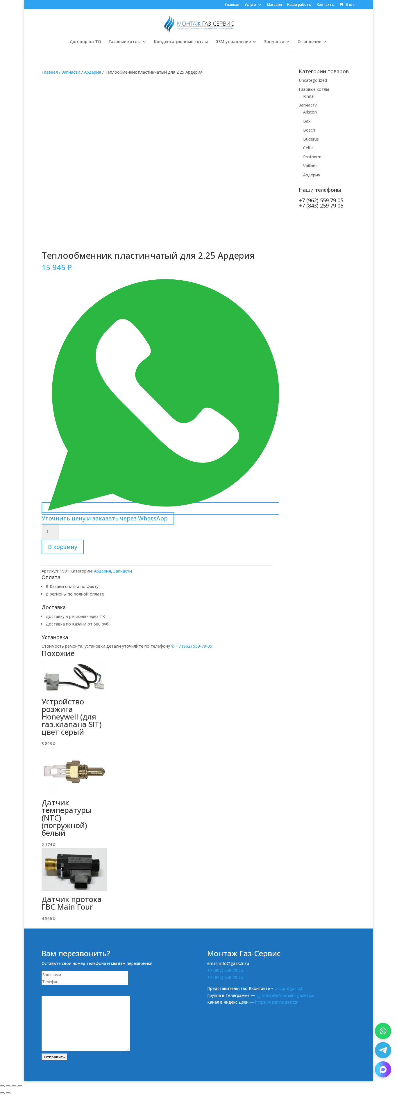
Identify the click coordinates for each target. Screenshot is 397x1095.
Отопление (309, 42)
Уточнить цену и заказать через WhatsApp (105, 518)
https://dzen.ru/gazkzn (276, 1002)
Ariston (310, 112)
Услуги (250, 5)
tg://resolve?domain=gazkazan (286, 995)
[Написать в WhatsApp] (383, 1031)
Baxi (307, 121)
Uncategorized (313, 80)
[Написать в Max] (383, 1069)
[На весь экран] (8, 1086)
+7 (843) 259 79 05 (225, 977)
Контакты (326, 5)
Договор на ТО (85, 42)
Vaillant (310, 166)
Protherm (312, 157)
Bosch (309, 130)
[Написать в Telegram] (383, 1050)
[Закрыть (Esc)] (19, 1086)
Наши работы (299, 5)
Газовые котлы (125, 42)
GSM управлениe (233, 42)
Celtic (308, 147)
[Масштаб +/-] (2, 1086)
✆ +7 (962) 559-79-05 (191, 646)
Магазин (274, 5)
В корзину (62, 547)
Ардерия (92, 72)
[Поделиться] (14, 1086)
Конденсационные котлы (181, 42)
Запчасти (274, 42)
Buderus (311, 139)
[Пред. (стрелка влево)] (2, 1093)
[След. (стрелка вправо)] (8, 1093)
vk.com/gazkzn (289, 988)
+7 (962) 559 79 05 (225, 970)
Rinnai (308, 96)
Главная (232, 5)
